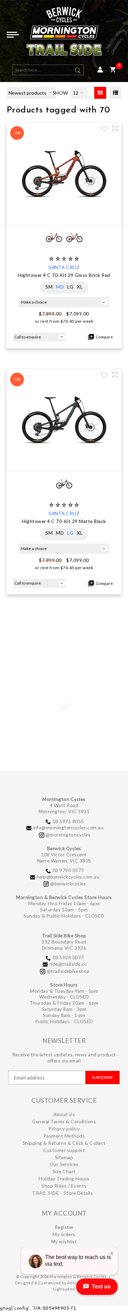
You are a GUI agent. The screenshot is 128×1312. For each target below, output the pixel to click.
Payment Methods (64, 1136)
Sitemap (64, 1157)
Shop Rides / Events (64, 1186)
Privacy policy (64, 1129)
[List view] (116, 93)
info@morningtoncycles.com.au (68, 827)
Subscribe (102, 1077)
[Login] (100, 70)
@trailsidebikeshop (68, 971)
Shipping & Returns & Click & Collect (64, 1143)
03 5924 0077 (68, 957)
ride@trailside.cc (68, 964)
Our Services (64, 1164)
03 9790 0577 (68, 870)
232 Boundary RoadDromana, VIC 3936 (64, 945)
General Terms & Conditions (64, 1121)
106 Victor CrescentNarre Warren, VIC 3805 (64, 857)
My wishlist (64, 1241)
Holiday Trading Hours (64, 1178)
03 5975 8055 (68, 821)
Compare (103, 337)
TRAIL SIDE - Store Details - (64, 1193)
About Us (64, 1114)
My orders (64, 1234)
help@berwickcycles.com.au (68, 877)
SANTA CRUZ (64, 267)
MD (60, 287)
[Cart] (113, 70)
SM (49, 287)
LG (70, 287)
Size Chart (64, 1171)
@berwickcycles (68, 883)
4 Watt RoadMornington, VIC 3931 (64, 808)
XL (80, 287)
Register (64, 1227)
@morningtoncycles (68, 835)
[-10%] (64, 219)
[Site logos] (64, 34)
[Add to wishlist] (104, 129)
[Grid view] (100, 93)
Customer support (64, 1150)
